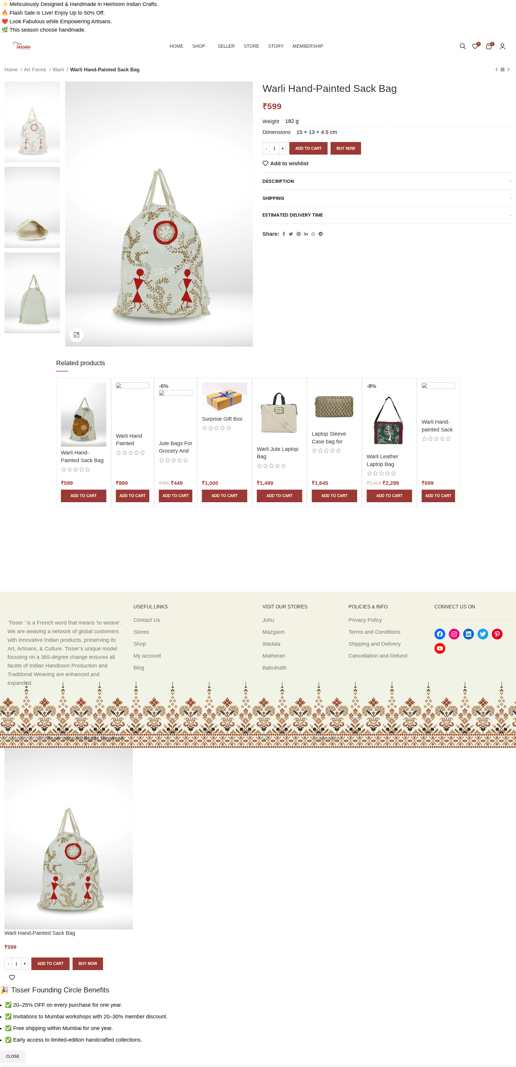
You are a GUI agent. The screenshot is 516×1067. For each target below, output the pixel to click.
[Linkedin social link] (306, 234)
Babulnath (274, 668)
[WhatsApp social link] (313, 234)
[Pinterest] (497, 634)
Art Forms (36, 70)
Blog (138, 668)
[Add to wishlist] (11, 977)
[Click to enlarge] (76, 334)
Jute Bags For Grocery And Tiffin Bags (175, 450)
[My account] (503, 46)
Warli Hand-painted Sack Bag (437, 429)
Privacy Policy (365, 620)
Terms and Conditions (374, 632)
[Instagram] (454, 634)
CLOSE (12, 1056)
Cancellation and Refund (377, 656)
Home (11, 70)
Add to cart (308, 148)
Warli (59, 70)
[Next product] (509, 70)
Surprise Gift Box (222, 419)
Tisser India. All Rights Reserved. (85, 738)
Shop (139, 644)
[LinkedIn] (468, 634)
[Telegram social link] (321, 234)
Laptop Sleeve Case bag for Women (329, 441)
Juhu (268, 620)
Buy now (346, 148)
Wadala (271, 644)
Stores (141, 632)
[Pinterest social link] (298, 234)
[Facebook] (439, 634)
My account (147, 656)
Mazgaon (273, 632)
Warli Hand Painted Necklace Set (132, 443)
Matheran (273, 656)
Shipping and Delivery (374, 644)
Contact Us (146, 620)
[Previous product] (497, 70)
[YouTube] (439, 648)
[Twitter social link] (291, 234)
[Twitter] (482, 634)
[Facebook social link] (284, 234)
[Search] (463, 46)
